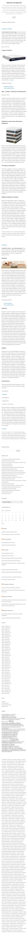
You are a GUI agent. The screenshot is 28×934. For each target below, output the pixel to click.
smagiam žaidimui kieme (15, 839)
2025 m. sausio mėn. (6, 640)
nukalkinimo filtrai (9, 736)
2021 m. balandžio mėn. (6, 683)
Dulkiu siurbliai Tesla (9, 869)
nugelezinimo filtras (10, 732)
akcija (3, 714)
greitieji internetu (20, 923)
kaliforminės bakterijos (6, 870)
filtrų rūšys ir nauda (19, 766)
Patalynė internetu (7, 539)
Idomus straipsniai (8, 759)
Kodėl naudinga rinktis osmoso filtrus (9, 475)
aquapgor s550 (7, 815)
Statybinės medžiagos (15, 915)
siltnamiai (15, 900)
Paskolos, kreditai (21, 921)
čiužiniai (12, 80)
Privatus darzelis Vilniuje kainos (17, 870)
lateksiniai (4, 394)
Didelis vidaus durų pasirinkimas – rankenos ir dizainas (13, 485)
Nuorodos (13, 916)
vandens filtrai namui (10, 746)
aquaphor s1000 (14, 815)
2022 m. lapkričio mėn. (6, 662)
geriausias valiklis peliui (14, 856)
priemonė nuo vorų (21, 833)
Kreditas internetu (17, 918)
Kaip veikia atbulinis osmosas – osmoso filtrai (11, 534)
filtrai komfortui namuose (21, 775)
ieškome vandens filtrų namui (20, 780)
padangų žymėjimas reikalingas (18, 851)
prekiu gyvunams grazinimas (20, 905)
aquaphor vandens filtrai (11, 802)
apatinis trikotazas (12, 714)
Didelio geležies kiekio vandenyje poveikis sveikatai (12, 558)
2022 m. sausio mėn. (6, 672)
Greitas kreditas (9, 920)
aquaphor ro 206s (12, 826)
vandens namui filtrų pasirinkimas (8, 784)
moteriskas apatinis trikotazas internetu (9, 730)
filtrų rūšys (4, 762)
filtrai (11, 721)
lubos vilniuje (9, 900)
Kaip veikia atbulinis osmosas (7, 553)
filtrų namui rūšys (14, 787)
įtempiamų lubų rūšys (21, 931)
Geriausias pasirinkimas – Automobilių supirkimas (12, 577)
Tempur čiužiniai (7, 29)
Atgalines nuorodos (14, 911)
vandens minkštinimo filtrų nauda (8, 795)
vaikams (14, 880)
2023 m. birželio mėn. (6, 658)
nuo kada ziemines (15, 884)
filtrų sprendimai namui (9, 780)
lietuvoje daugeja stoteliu (6, 851)
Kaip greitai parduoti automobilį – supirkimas (11, 587)
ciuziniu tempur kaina (12, 233)
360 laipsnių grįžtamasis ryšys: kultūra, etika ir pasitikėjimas (13, 472)
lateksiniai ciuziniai (14, 435)
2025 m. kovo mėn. (5, 637)
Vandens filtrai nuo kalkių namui (8, 460)
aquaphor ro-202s (15, 820)
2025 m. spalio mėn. (6, 629)
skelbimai (19, 742)
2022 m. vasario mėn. (6, 670)
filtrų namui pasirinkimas (10, 775)
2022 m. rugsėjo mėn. (6, 663)
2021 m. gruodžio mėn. (6, 673)
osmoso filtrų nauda (8, 769)
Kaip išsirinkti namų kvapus (7, 465)
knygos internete (10, 727)
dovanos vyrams (5, 721)
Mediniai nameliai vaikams (7, 910)
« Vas (3, 523)
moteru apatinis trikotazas (20, 730)
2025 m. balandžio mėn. (6, 636)
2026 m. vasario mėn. (6, 626)
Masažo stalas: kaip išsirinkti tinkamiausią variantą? (12, 477)
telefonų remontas (7, 831)
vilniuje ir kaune (23, 928)
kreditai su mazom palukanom (15, 729)
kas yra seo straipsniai (9, 861)
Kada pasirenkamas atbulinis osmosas (9, 468)
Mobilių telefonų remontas (7, 491)
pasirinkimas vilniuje (21, 892)
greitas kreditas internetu (16, 724)
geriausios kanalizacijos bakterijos (8, 890)
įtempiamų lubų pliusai (14, 925)
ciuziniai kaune (11, 433)
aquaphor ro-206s (15, 821)
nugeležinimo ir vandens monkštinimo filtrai (10, 797)
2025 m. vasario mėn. (6, 639)
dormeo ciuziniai (7, 435)
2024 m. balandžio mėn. (6, 655)
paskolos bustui (18, 907)
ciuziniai (15, 231)
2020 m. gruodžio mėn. (6, 690)
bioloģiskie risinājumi (19, 888)
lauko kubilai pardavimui (14, 829)
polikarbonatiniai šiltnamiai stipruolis (17, 885)
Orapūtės (20, 902)
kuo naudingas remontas (15, 854)
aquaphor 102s (19, 825)
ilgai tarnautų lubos (5, 923)
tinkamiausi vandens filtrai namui (8, 779)
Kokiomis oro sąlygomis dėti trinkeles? (9, 531)
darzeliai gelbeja (13, 892)
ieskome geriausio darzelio (7, 893)
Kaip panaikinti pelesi (9, 88)
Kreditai (8, 921)
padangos (15, 738)
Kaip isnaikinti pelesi (9, 304)
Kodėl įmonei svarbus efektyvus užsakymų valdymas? (12, 470)
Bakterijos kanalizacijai (8, 610)
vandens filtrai (8, 744)
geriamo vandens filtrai (11, 723)
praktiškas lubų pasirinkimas (11, 926)
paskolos (15, 739)
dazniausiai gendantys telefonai (18, 843)
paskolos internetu (8, 741)
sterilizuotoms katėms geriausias (20, 846)
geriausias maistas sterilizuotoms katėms (9, 844)
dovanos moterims (15, 719)
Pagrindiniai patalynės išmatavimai (9, 545)
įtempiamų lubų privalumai (14, 928)
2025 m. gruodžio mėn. (6, 627)
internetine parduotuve (16, 759)
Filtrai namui (5, 549)
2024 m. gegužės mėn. (6, 654)
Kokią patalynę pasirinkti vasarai (8, 542)
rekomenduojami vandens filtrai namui (18, 785)
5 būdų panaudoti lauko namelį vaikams (10, 569)
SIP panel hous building (18, 879)
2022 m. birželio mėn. (6, 665)
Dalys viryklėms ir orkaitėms (7, 879)
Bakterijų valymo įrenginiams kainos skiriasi (13, 874)
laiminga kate (15, 902)
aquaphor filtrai (19, 802)
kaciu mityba (12, 908)
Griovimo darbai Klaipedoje (18, 910)
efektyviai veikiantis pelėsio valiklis (12, 857)
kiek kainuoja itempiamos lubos (7, 897)
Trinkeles (7, 913)
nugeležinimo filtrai (10, 734)
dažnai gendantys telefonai (16, 848)
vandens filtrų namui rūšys (7, 782)
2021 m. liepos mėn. (6, 678)
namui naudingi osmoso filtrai (8, 772)
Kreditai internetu (5, 918)
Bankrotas (17, 908)
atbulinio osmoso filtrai (17, 769)
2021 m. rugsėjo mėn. (6, 675)
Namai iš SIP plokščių (18, 875)
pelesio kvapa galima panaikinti (18, 828)
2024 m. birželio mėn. (6, 652)
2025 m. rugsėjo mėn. (6, 631)
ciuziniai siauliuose (17, 433)
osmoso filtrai (7, 737)
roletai (3, 742)
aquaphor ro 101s (12, 825)
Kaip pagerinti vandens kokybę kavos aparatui (11, 560)
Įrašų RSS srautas (5, 703)
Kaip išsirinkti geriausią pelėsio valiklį (9, 488)
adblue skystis (18, 890)
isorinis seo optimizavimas (7, 862)
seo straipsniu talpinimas (16, 834)
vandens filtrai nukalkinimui (13, 767)
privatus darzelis (16, 893)
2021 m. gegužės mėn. (6, 681)
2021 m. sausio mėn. (6, 688)
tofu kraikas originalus (10, 905)
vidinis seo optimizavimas (17, 862)
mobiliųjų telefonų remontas (7, 846)
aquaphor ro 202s (5, 826)
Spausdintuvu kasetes (6, 915)
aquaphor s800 (9, 813)
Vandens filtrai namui (6, 493)
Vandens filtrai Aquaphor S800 (8, 483)
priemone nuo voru (5, 829)
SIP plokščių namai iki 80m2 (13, 866)
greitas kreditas (6, 724)
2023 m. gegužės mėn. (6, 660)
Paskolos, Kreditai (23, 920)
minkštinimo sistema (11, 766)
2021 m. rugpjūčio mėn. (6, 676)
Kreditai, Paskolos (13, 921)
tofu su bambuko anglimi (12, 903)
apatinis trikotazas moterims (8, 715)
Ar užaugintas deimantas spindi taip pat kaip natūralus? (13, 467)
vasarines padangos (7, 751)
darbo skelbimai (17, 718)
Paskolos (4, 921)
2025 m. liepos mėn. (6, 634)
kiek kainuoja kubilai (6, 848)
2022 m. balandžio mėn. (6, 667)
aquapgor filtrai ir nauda (13, 810)
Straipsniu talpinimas (7, 596)
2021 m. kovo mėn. (5, 685)
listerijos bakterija (14, 887)
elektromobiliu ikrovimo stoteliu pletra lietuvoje (16, 849)
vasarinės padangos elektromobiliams (9, 852)
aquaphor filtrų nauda (19, 808)
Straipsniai (4, 428)
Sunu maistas (7, 916)
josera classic (14, 859)
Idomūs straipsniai (14, 3)
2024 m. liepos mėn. (6, 650)
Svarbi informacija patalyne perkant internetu (11, 490)
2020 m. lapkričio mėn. (6, 691)
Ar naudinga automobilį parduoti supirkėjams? (11, 459)
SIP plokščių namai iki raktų (15, 864)
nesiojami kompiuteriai (14, 731)
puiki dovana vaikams (6, 839)
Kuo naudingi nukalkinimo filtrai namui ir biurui (11, 487)
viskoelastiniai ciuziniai (14, 438)
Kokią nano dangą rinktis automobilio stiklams (11, 617)
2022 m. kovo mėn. (5, 668)
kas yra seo (14, 831)
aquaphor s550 (11, 823)
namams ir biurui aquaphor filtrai (14, 816)
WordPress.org (5, 706)
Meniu (14, 17)
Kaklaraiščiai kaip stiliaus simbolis (8, 478)
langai (23, 729)
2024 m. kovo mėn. (5, 657)
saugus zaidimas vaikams (21, 882)
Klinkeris (5, 528)
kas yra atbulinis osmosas (21, 770)
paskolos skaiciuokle (19, 741)
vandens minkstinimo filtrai (14, 750)
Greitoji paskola (16, 920)
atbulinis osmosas (9, 717)
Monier (24, 911)
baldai (13, 718)
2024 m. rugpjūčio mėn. (6, 649)
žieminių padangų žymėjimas (20, 761)
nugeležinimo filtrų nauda (9, 793)
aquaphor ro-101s (16, 813)
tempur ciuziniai (20, 233)
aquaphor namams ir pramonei (17, 807)
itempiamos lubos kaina (18, 897)
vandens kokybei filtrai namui (18, 782)
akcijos (6, 714)
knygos (4, 727)
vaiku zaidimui (11, 888)
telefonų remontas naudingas (16, 841)
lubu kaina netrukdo (21, 895)
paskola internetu (6, 740)
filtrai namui (13, 790)
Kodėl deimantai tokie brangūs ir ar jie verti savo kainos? (13, 473)
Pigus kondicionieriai (14, 913)
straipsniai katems (8, 902)
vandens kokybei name (6, 785)
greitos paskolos (13, 923)
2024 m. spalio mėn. (6, 645)
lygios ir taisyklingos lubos (7, 929)
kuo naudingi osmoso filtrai (13, 774)
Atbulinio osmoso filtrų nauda (8, 555)
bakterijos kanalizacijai (7, 718)
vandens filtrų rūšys (22, 787)
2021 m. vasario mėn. (6, 686)
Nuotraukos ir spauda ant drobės (8, 579)
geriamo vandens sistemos (20, 798)
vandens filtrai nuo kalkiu (12, 748)
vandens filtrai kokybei (22, 777)
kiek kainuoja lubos (14, 898)
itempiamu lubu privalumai (11, 895)
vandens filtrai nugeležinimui (20, 793)
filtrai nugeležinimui (11, 762)
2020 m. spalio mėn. (6, 693)
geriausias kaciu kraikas (6, 843)
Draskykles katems (19, 916)
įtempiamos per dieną (11, 931)
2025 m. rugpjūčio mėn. (6, 632)
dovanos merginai (6, 719)
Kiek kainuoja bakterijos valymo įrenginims (18, 877)
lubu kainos (20, 898)
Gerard (3, 913)
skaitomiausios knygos (11, 742)
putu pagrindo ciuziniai (13, 437)
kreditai (5, 728)
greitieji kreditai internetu (7, 725)
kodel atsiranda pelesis (6, 887)
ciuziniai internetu (21, 231)
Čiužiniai (8, 231)
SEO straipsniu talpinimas (8, 584)
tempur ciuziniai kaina (16, 234)
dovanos (22, 718)
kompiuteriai (18, 727)
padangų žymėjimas (10, 761)
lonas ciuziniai (21, 435)
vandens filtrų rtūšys (19, 784)
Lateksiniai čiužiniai (8, 86)
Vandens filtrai (22, 908)
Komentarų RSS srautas (6, 704)
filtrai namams (14, 777)
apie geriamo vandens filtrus (10, 770)
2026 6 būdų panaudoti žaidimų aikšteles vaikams (12, 572)
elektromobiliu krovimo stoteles (8, 907)
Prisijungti (4, 701)
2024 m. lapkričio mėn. (6, 644)
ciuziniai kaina (4, 233)
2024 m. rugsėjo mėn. (6, 647)
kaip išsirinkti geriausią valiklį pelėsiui (17, 838)
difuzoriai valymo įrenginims (19, 869)
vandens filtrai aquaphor (17, 803)
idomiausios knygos (18, 725)
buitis (11, 880)
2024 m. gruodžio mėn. (6, 642)
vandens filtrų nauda (20, 790)
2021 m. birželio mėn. (6, 680)
